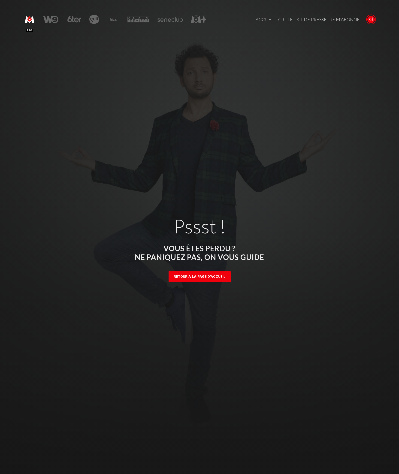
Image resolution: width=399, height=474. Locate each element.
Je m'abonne (345, 19)
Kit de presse (311, 19)
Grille (285, 19)
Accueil (265, 19)
